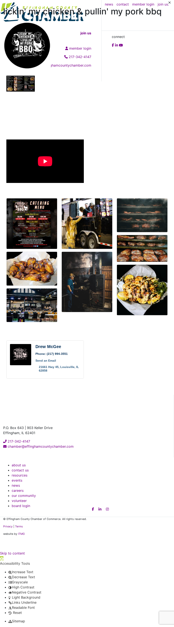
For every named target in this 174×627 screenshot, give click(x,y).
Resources (19, 475)
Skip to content (12, 553)
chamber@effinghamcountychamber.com (40, 446)
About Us (19, 465)
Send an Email (45, 360)
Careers (18, 490)
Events (17, 480)
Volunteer (19, 501)
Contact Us (20, 470)
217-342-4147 (18, 441)
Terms (19, 526)
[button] (1, 558)
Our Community (24, 495)
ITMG (21, 533)
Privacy (8, 526)
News (16, 485)
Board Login (21, 506)
